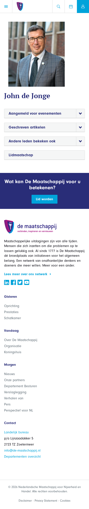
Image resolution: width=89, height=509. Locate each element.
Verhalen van (13, 398)
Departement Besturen (20, 386)
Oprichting (11, 306)
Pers (7, 404)
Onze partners (14, 380)
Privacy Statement (46, 500)
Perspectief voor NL (18, 410)
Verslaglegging (15, 392)
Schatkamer (12, 318)
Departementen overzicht (22, 457)
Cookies (65, 500)
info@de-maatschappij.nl (22, 450)
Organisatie (12, 346)
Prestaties (11, 312)
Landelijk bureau (16, 432)
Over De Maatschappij (20, 340)
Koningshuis (12, 352)
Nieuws (9, 374)
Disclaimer (25, 500)
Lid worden (44, 199)
